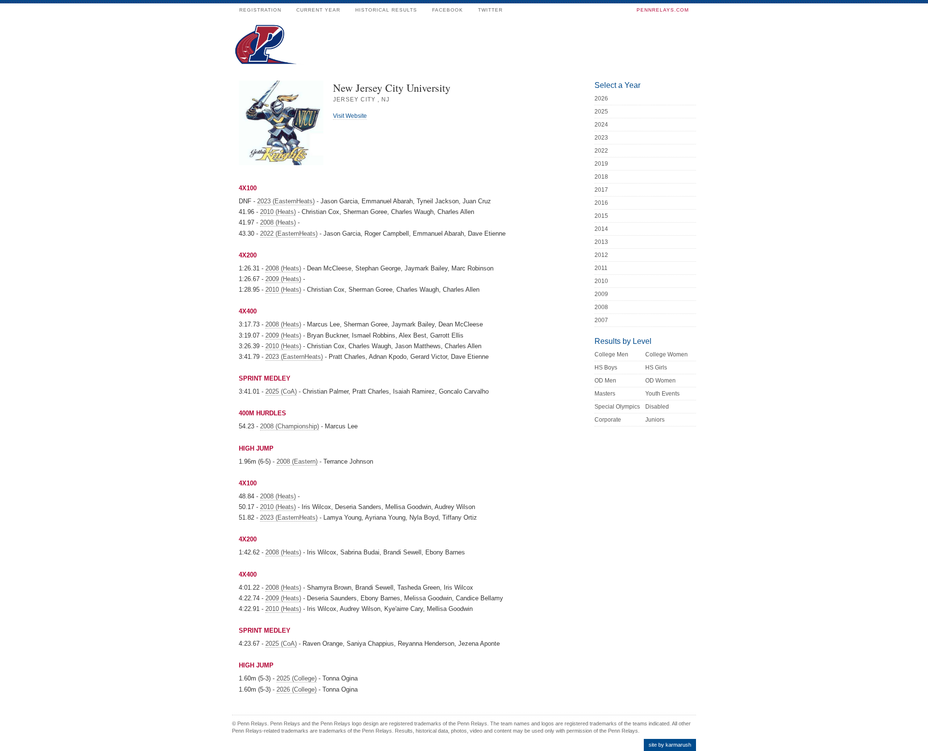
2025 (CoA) (281, 391)
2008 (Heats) (278, 222)
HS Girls (656, 367)
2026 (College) (296, 689)
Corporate (607, 419)
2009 (601, 294)
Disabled (657, 406)
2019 (601, 163)
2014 (601, 229)
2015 (601, 216)
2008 (601, 307)
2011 (601, 268)
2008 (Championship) (289, 426)
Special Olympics (617, 406)
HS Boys (605, 367)
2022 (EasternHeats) (289, 233)
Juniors (655, 419)
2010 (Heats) (278, 211)
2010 (601, 281)
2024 (601, 124)
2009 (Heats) (283, 279)
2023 (601, 137)
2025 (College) (296, 678)
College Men (611, 354)
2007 (601, 320)
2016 (601, 202)
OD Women (660, 380)
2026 (601, 98)
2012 (601, 255)
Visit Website (350, 116)
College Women (666, 354)
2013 (601, 242)
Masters (604, 393)
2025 (601, 111)
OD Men (605, 380)
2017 (601, 189)
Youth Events (662, 393)
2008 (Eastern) (297, 461)
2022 (601, 150)
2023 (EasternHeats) (286, 201)
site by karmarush (670, 745)
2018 (601, 176)
